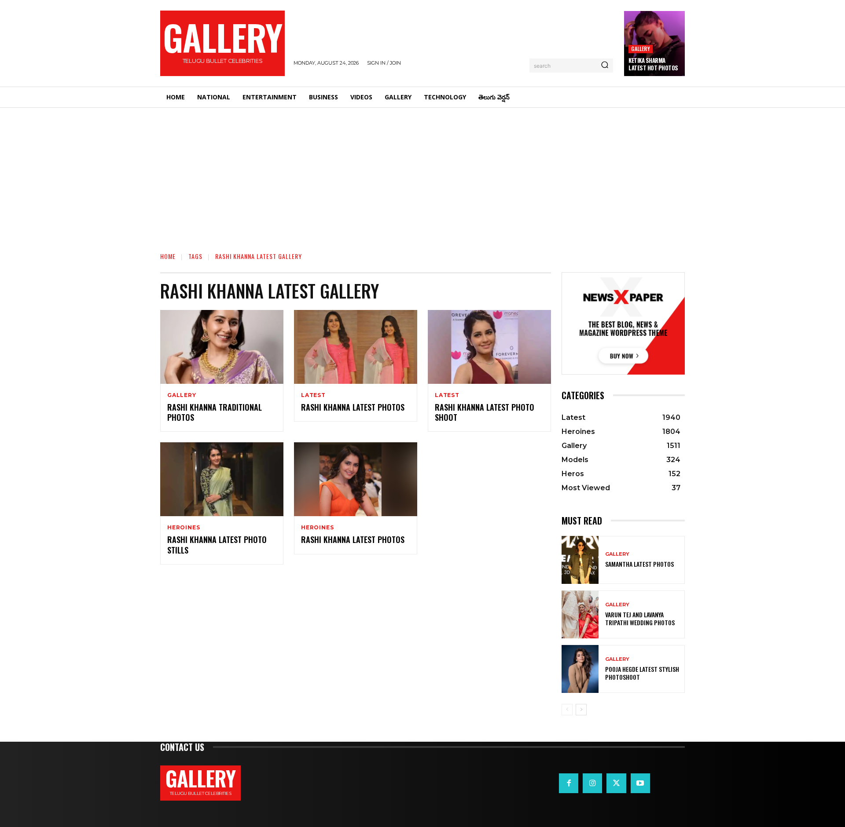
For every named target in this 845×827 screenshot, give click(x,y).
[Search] (604, 65)
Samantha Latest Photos (639, 563)
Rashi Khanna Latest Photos (352, 407)
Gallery (640, 48)
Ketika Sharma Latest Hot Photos (653, 64)
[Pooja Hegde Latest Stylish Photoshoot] (580, 669)
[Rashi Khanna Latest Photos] (355, 347)
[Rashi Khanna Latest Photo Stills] (221, 479)
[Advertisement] (422, 173)
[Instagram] (592, 783)
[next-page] (581, 709)
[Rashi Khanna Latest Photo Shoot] (489, 347)
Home (168, 256)
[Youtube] (640, 783)
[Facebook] (568, 783)
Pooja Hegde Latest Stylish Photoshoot (642, 672)
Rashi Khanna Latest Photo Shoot (484, 412)
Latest (313, 395)
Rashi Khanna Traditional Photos (214, 412)
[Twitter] (616, 783)
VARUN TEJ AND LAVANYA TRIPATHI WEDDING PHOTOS (640, 618)
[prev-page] (567, 709)
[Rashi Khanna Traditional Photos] (221, 347)
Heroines (183, 527)
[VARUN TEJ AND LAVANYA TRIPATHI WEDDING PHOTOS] (580, 614)
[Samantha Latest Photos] (580, 560)
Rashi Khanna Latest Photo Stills (217, 544)
